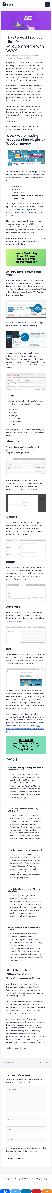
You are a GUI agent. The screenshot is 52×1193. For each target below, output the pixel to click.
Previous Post (8, 1062)
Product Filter (25, 55)
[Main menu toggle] (47, 4)
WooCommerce (13, 209)
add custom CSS (16, 621)
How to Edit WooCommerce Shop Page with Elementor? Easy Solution (26, 745)
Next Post (45, 1062)
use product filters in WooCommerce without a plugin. (25, 729)
